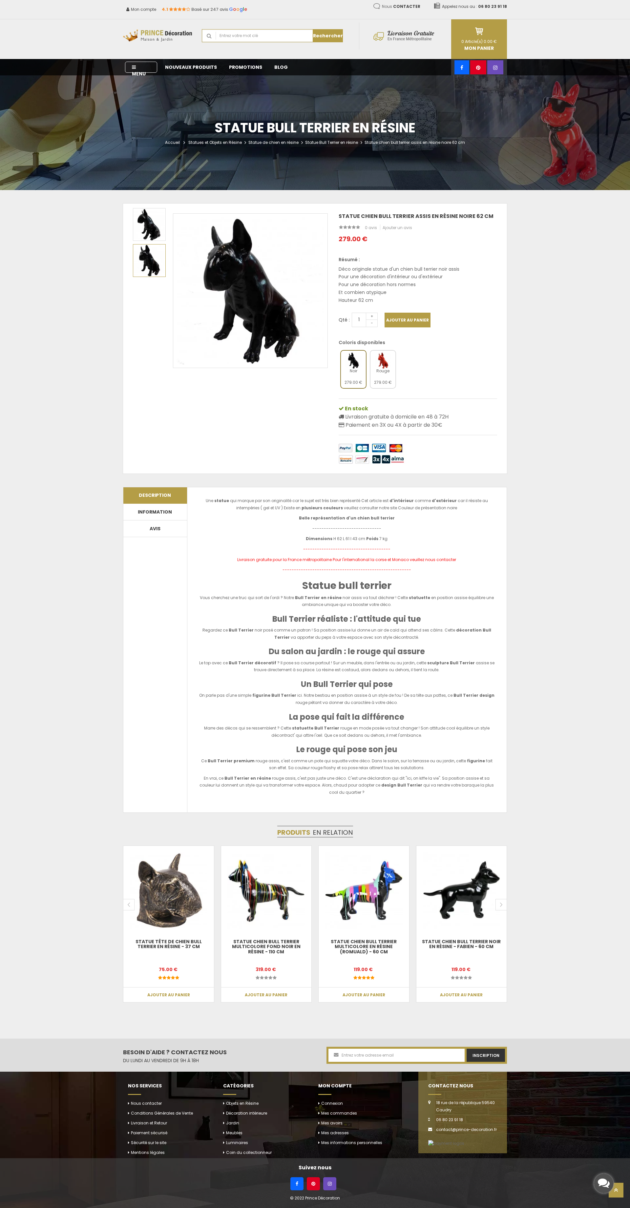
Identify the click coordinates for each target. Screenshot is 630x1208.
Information (155, 512)
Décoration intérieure (246, 1113)
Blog (281, 67)
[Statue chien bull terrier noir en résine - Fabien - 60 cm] (462, 891)
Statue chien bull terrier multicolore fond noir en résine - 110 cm (266, 946)
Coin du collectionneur (249, 1152)
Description (155, 495)
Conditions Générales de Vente (162, 1113)
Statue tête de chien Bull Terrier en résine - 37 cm (169, 944)
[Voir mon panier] (479, 31)
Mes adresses (335, 1133)
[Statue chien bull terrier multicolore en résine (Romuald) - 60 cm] (364, 891)
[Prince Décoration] (157, 35)
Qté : (344, 320)
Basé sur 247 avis (204, 9)
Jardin (232, 1123)
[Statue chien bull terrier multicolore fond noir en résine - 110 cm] (266, 891)
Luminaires (237, 1142)
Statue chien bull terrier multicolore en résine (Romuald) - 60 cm (364, 946)
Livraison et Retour (149, 1123)
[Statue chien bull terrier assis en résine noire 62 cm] (149, 224)
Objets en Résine (242, 1103)
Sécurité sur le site (148, 1142)
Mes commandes (339, 1113)
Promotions (245, 67)
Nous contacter (146, 1103)
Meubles (234, 1133)
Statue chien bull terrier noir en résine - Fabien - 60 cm (461, 944)
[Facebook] (461, 67)
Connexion (332, 1103)
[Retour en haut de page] (616, 1192)
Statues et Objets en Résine (215, 142)
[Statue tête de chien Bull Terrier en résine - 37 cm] (169, 891)
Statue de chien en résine (273, 142)
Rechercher (328, 35)
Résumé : (349, 259)
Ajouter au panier (407, 320)
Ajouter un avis (397, 227)
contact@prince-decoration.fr (466, 1129)
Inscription (485, 1055)
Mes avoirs (332, 1123)
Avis (155, 528)
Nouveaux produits (191, 67)
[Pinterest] (478, 67)
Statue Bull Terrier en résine (331, 142)
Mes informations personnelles (351, 1142)
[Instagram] (495, 67)
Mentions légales (148, 1152)
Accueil (172, 142)
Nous (401, 6)
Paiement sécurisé (149, 1133)
